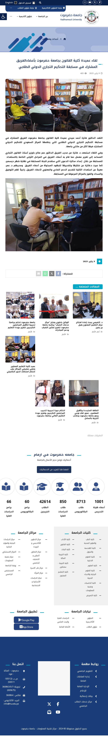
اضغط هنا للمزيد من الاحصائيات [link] (54, 472)
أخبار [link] (98, 331)
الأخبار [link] (94, 331)
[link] (3, 16)
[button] (40, 2)
